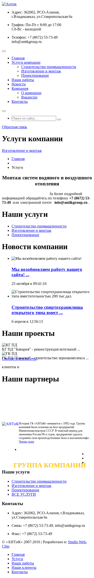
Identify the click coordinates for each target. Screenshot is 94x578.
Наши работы (23, 80)
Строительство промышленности (48, 67)
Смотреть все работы (19, 359)
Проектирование (35, 75)
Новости (19, 84)
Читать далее (26, 441)
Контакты (20, 101)
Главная (18, 58)
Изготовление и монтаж (41, 71)
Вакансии (29, 97)
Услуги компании (26, 62)
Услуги (17, 559)
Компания (20, 88)
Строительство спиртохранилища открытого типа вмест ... (47, 310)
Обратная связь (14, 127)
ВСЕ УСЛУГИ (24, 494)
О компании (31, 93)
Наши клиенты (24, 567)
